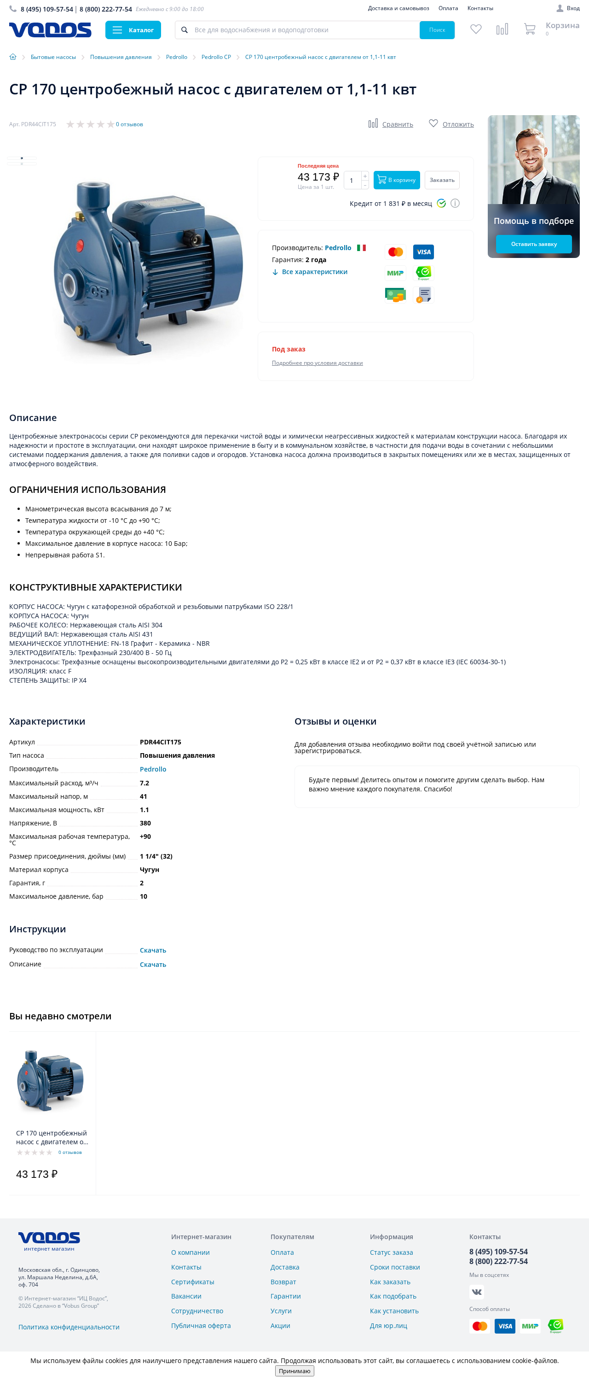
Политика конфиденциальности (69, 1326)
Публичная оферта (201, 1325)
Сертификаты (192, 1281)
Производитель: (297, 247)
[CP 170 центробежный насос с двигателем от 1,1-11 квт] (50, 1082)
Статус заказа (391, 1252)
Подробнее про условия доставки (317, 363)
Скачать (153, 950)
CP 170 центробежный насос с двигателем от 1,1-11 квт (51, 1138)
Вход (573, 8)
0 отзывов (129, 124)
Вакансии (186, 1296)
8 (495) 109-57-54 (47, 9)
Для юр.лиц (388, 1325)
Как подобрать (393, 1296)
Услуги (281, 1310)
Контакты (480, 8)
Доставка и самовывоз (398, 8)
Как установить (394, 1310)
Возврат (283, 1281)
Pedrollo (338, 247)
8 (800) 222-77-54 (106, 9)
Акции (280, 1325)
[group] (147, 274)
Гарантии (286, 1296)
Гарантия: (288, 259)
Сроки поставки (395, 1267)
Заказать (442, 180)
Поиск (437, 30)
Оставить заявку (534, 244)
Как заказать (390, 1281)
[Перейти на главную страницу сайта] (50, 34)
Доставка (285, 1267)
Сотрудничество (197, 1310)
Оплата (448, 8)
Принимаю (295, 1371)
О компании (190, 1252)
